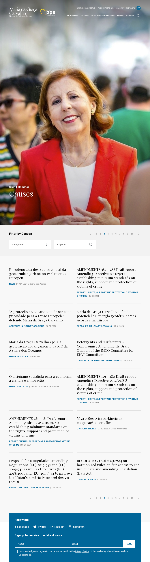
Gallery (119, 8)
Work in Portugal (106, 8)
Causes (85, 16)
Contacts (130, 8)
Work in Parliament (86, 8)
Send (129, 543)
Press (120, 16)
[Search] (138, 16)
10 (132, 233)
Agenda (130, 16)
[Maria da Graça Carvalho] (23, 12)
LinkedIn (59, 526)
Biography (72, 16)
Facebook (22, 526)
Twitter (41, 526)
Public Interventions (103, 16)
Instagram (78, 526)
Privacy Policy (82, 551)
